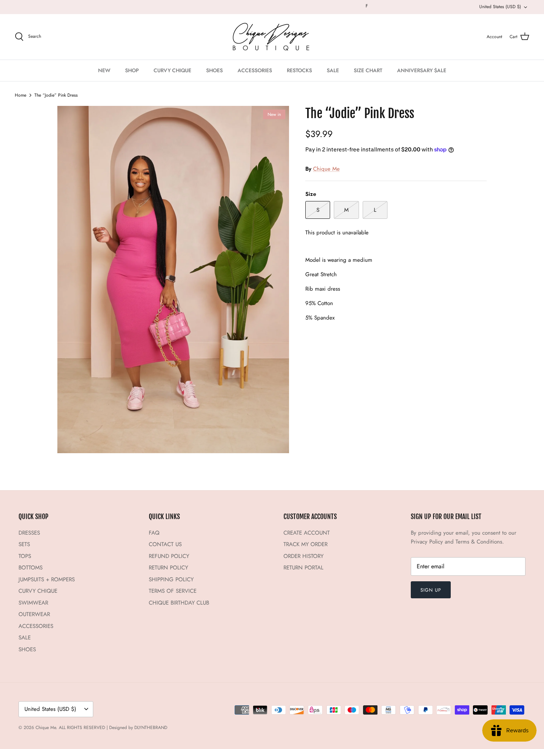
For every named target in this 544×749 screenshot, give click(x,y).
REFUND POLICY (169, 556)
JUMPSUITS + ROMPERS (47, 579)
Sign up (430, 589)
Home (20, 95)
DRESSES (29, 533)
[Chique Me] (272, 36)
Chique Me (326, 169)
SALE (333, 70)
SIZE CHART (368, 70)
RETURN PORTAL (303, 568)
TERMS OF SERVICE (173, 591)
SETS (24, 544)
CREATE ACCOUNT (306, 533)
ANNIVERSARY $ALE (421, 70)
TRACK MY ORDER (305, 544)
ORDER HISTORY (303, 556)
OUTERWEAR (34, 614)
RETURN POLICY (168, 568)
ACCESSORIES (255, 70)
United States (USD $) (500, 6)
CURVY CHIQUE (172, 70)
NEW (104, 70)
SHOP (132, 70)
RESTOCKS (299, 70)
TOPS (25, 556)
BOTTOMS (31, 568)
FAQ (154, 533)
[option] (173, 279)
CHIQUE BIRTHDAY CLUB (179, 603)
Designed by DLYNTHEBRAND (138, 727)
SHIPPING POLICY (171, 579)
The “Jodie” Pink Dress (56, 95)
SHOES (214, 70)
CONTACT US (165, 544)
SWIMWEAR (33, 603)
